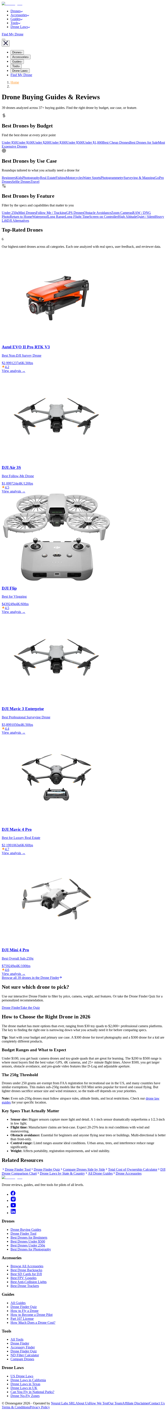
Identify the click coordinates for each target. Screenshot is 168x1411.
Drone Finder (11, 1007)
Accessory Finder (22, 1347)
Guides (15, 19)
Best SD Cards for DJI (26, 1274)
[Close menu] (6, 43)
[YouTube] (13, 1206)
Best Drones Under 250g (27, 1245)
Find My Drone (12, 34)
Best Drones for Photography (30, 1249)
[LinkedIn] (13, 1213)
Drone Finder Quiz (47, 1169)
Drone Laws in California (28, 1380)
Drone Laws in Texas (25, 1384)
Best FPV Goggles (23, 1278)
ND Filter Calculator (24, 1355)
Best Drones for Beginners (28, 1237)
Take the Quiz (30, 1007)
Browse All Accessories (26, 1266)
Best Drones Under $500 (27, 1241)
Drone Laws (19, 27)
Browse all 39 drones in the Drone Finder (30, 978)
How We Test (98, 1403)
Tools (14, 23)
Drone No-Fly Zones (25, 1396)
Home (14, 82)
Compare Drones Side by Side (84, 1169)
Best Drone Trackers (24, 1286)
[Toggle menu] (3, 39)
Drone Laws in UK (23, 1388)
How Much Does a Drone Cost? (32, 1322)
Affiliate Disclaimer (135, 1403)
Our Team (115, 1403)
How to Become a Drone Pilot (31, 1315)
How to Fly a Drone (24, 1311)
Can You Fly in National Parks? (32, 1392)
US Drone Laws (21, 1376)
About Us (82, 1403)
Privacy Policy (40, 1407)
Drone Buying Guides (25, 1229)
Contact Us (157, 1403)
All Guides (18, 1303)
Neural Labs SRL (63, 1403)
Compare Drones (22, 1359)
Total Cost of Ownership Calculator (132, 1169)
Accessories (18, 15)
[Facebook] (13, 1194)
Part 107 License (22, 1318)
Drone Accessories (129, 1173)
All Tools (16, 1339)
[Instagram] (13, 1200)
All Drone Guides (100, 1173)
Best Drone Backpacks (26, 1270)
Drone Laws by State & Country (62, 1173)
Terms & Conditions (16, 1407)
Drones (15, 11)
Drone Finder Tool (18, 1169)
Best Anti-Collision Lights (28, 1282)
